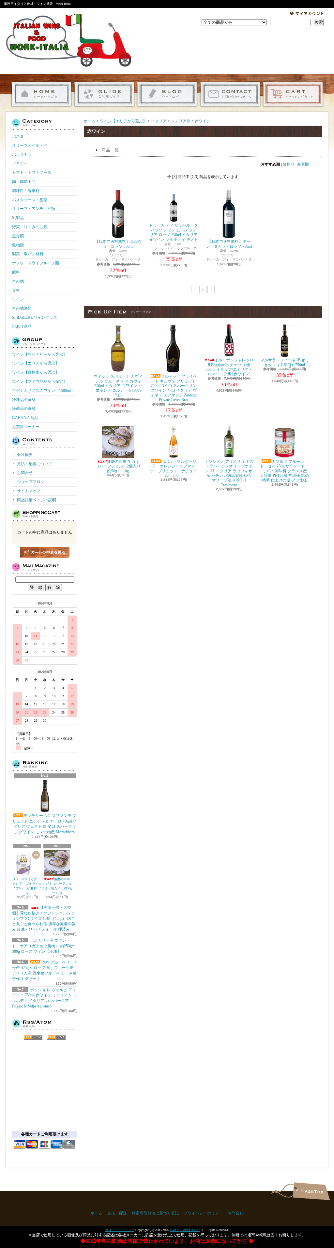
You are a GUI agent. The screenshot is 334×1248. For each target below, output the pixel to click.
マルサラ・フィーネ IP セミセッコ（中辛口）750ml (284, 362)
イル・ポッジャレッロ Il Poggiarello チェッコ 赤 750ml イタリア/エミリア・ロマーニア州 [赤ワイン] (229, 367)
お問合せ (230, 94)
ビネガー (20, 163)
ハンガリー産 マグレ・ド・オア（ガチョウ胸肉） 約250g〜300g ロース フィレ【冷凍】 (44, 946)
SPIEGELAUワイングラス (34, 317)
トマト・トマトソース (31, 172)
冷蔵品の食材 (24, 408)
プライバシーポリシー (203, 1213)
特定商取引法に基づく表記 (155, 1213)
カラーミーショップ (119, 1230)
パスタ (18, 136)
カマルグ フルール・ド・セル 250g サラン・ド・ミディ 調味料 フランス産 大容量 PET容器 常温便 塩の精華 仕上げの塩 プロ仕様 (284, 471)
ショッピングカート (293, 94)
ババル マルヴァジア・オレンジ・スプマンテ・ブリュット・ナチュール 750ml (173, 468)
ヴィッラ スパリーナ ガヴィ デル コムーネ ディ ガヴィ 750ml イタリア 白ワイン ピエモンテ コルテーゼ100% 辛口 (118, 385)
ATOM (56, 1037)
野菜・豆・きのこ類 (29, 227)
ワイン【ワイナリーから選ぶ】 (39, 354)
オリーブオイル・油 (29, 145)
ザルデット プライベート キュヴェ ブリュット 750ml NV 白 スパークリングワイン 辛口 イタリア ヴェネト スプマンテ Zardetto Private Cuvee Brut (174, 388)
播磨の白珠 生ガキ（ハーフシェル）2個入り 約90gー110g (57, 885)
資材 (16, 290)
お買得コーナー (25, 426)
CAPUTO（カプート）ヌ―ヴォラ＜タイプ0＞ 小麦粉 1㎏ (27, 885)
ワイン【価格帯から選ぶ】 (35, 372)
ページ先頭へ (311, 1191)
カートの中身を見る (44, 552)
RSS (33, 1037)
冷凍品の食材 (24, 399)
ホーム (41, 94)
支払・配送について (104, 94)
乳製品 (18, 217)
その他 (18, 281)
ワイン (18, 299)
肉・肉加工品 (24, 181)
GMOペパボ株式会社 (185, 1230)
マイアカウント (307, 13)
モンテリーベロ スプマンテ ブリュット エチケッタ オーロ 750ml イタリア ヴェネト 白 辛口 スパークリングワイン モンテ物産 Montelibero (44, 823)
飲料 (16, 272)
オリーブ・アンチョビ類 (33, 208)
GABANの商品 (25, 417)
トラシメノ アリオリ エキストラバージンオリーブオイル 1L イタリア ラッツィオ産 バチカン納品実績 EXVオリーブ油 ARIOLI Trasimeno (229, 473)
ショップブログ (167, 94)
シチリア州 (180, 121)
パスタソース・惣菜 (29, 200)
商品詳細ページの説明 (36, 500)
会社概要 (25, 454)
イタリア (159, 121)
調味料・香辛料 (25, 190)
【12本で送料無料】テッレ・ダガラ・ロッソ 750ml (229, 243)
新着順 (303, 164)
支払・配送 (117, 1213)
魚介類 (18, 236)
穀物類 (18, 245)
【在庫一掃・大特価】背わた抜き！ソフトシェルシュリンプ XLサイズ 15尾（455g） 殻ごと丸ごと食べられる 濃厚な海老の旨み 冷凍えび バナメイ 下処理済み (44, 918)
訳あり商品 (22, 326)
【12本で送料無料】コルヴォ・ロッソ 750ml (118, 243)
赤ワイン (202, 121)
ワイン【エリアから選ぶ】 (35, 363)
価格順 (289, 164)
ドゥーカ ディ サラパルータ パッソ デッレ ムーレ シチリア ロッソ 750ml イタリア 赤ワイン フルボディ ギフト (173, 232)
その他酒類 (22, 308)
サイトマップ (28, 491)
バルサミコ (22, 154)
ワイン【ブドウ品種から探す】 (39, 381)
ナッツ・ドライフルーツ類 (35, 263)
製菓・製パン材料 (27, 254)
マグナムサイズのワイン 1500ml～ (43, 390)
